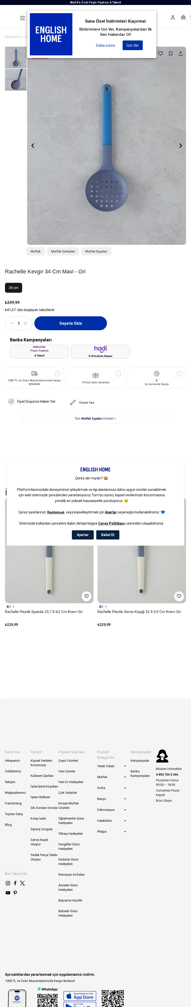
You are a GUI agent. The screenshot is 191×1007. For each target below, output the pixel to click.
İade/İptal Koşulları (44, 786)
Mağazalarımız (15, 792)
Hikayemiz (12, 760)
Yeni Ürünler (66, 771)
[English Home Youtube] (8, 893)
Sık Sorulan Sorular (44, 808)
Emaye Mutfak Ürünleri (68, 805)
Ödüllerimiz (13, 771)
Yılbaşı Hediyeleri (70, 833)
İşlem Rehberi (40, 797)
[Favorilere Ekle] (160, 53)
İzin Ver (133, 45)
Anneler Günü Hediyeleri (68, 887)
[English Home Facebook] (15, 883)
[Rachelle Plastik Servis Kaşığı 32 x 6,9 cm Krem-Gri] (141, 550)
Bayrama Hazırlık (70, 900)
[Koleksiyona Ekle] (170, 53)
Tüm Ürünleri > (95, 418)
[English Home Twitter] (22, 883)
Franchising (13, 803)
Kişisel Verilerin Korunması (41, 763)
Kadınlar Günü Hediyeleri (68, 862)
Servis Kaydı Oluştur (39, 842)
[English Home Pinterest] (15, 893)
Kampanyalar (140, 760)
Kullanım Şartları (42, 776)
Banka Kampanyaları (140, 773)
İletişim (10, 782)
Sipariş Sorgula (41, 829)
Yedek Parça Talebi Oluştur (44, 857)
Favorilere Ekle (87, 596)
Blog (8, 825)
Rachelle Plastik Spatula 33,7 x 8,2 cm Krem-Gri (44, 612)
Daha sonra (105, 45)
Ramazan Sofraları (71, 874)
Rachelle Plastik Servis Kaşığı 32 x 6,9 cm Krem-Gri (139, 612)
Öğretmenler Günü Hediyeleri (71, 821)
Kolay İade (38, 818)
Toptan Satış (14, 814)
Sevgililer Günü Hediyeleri (69, 846)
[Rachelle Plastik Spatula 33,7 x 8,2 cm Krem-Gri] (49, 550)
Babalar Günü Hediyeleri (68, 913)
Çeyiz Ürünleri (68, 760)
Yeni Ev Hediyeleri (70, 782)
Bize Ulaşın (164, 800)
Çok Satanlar (67, 792)
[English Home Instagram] (8, 883)
